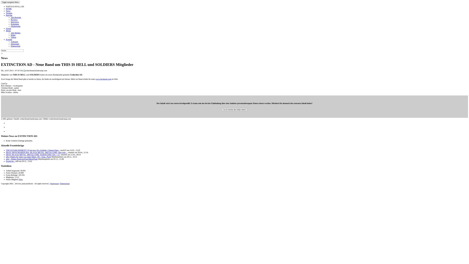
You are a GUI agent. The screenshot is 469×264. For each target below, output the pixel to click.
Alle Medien (15, 33)
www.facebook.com (103, 79)
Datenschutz (15, 46)
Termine (9, 13)
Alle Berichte (16, 17)
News (8, 11)
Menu (10, 2)
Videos (13, 37)
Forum (8, 29)
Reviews (14, 20)
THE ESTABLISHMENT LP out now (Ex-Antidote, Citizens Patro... (33, 150)
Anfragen (14, 42)
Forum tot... (10, 161)
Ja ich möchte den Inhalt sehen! (234, 110)
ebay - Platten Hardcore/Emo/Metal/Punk (22, 159)
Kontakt (9, 39)
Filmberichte (15, 26)
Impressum (15, 44)
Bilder (13, 35)
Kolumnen (15, 24)
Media (8, 31)
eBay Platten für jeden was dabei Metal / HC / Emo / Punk (28, 157)
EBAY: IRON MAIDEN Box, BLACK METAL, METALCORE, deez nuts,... (36, 152)
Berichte (9, 15)
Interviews (15, 22)
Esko (21, 179)
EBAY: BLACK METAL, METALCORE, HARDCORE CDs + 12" (33, 155)
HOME (9, 9)
